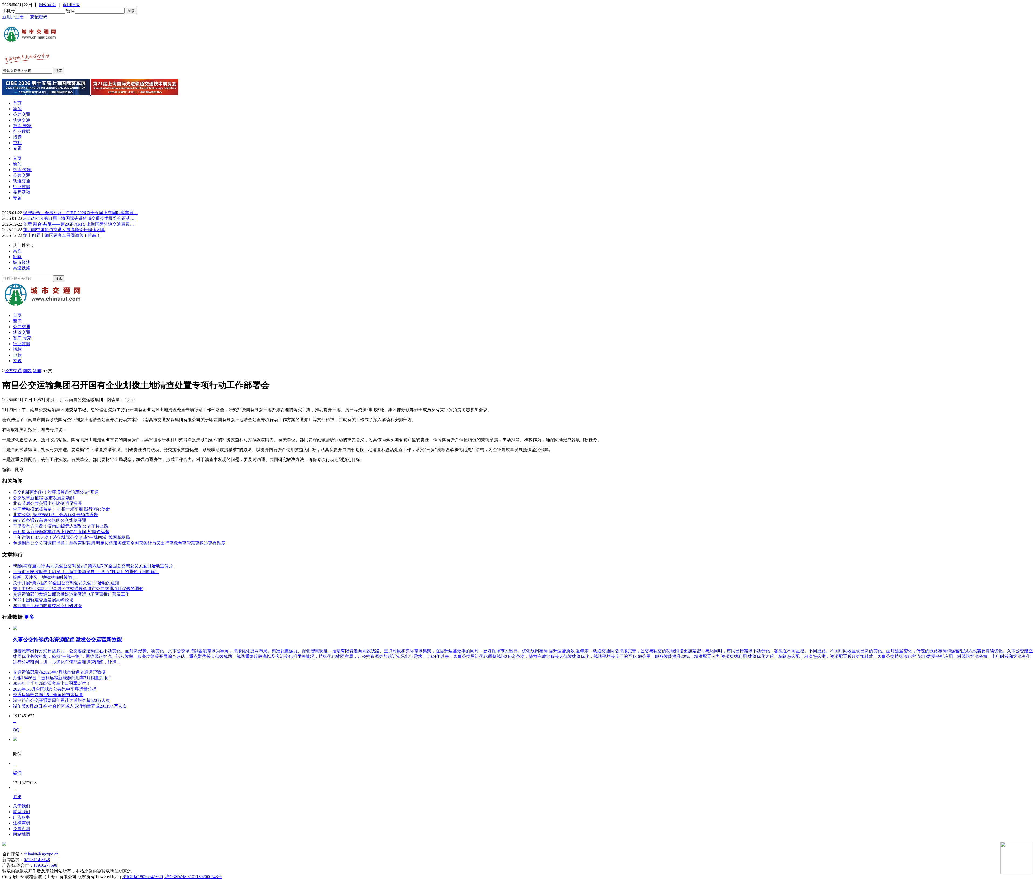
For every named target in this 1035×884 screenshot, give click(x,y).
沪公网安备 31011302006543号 (193, 876)
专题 (17, 148)
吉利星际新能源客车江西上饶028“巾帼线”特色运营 (61, 531)
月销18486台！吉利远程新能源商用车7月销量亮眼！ (62, 677)
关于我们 (21, 806)
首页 (17, 103)
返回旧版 (71, 4)
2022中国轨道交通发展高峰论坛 (43, 600)
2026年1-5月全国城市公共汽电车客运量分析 (54, 689)
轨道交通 (21, 120)
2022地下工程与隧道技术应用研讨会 (47, 605)
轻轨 (17, 256)
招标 (17, 137)
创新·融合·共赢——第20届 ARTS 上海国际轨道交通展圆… (78, 224)
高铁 (17, 251)
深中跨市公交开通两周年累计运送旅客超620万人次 (61, 700)
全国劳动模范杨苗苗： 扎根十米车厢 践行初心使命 (61, 509)
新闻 (17, 108)
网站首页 (47, 4)
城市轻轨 (21, 262)
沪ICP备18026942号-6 (142, 876)
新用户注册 (13, 17)
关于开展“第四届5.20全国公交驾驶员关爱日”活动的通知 (66, 583)
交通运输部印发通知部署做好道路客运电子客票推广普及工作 (71, 594)
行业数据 (21, 131)
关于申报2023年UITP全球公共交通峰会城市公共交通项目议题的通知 (78, 588)
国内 (27, 370)
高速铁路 (21, 268)
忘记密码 (38, 17)
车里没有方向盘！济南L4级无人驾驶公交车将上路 (60, 526)
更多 (29, 617)
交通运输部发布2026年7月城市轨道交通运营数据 (59, 672)
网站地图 (21, 834)
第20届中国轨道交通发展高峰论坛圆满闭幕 (64, 229)
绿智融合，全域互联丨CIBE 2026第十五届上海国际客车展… (80, 212)
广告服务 (21, 817)
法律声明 (21, 823)
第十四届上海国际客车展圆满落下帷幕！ (62, 235)
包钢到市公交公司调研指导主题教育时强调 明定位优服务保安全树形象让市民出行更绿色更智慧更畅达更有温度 (119, 543)
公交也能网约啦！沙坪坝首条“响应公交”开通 (56, 492)
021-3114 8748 (37, 859)
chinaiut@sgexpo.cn (41, 854)
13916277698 (45, 865)
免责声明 (21, 828)
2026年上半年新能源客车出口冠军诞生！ (52, 683)
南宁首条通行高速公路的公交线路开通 (49, 520)
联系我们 (21, 811)
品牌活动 (21, 192)
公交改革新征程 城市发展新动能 (43, 497)
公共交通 (21, 114)
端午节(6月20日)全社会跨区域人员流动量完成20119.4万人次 (70, 706)
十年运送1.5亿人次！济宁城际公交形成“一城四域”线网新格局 (71, 537)
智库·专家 (22, 125)
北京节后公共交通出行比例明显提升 (47, 503)
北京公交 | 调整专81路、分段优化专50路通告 (55, 514)
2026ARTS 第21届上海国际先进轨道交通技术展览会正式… (78, 218)
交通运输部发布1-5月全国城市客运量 (48, 694)
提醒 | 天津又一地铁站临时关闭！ (44, 577)
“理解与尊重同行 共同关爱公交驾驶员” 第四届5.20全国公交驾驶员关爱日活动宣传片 (93, 566)
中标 (17, 142)
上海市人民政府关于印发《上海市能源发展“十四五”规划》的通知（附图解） (86, 571)
